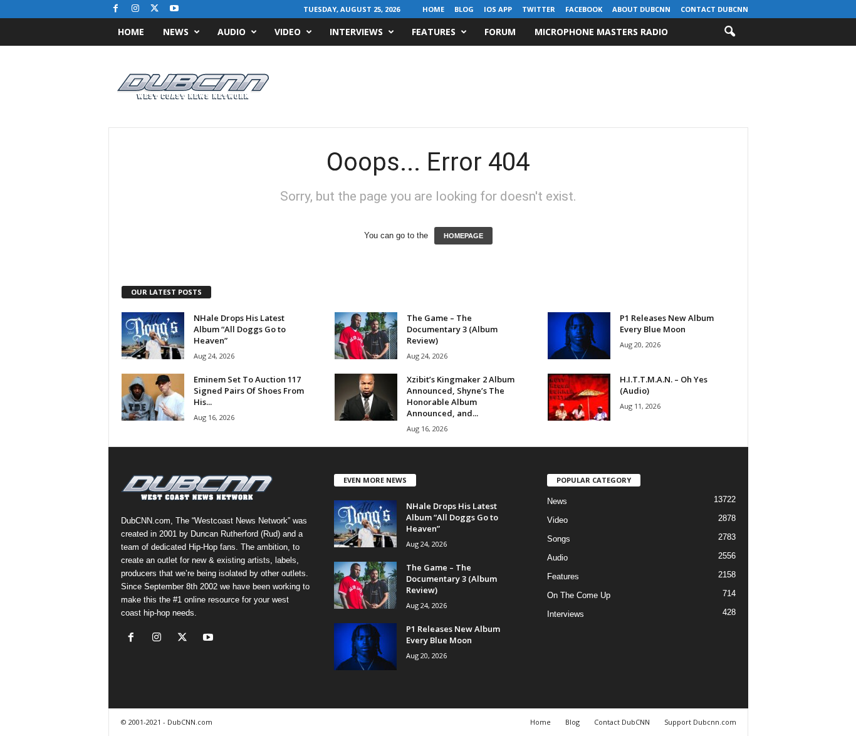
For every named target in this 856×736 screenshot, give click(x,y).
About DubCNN (641, 9)
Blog (464, 9)
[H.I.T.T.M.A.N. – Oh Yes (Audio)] (579, 397)
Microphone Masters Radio (601, 32)
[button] (729, 32)
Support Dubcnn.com (700, 722)
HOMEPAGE (463, 235)
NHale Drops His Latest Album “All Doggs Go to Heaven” (240, 329)
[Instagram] (135, 9)
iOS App (498, 9)
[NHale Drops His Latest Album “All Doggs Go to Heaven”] (153, 335)
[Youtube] (174, 9)
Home (433, 9)
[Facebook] (115, 9)
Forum (500, 32)
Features (434, 32)
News (176, 32)
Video (287, 32)
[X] (154, 9)
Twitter (538, 9)
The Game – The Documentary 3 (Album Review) (452, 329)
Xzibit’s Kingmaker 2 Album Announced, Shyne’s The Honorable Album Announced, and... (460, 396)
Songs (558, 539)
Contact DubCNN (714, 9)
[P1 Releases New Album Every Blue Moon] (579, 335)
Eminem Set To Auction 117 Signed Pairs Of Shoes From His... (249, 390)
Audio (231, 32)
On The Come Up (578, 595)
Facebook (583, 9)
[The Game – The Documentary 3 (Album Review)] (366, 335)
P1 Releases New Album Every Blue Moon (667, 323)
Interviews (356, 32)
